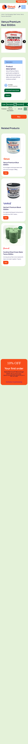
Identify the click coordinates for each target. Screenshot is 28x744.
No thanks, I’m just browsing (14, 382)
